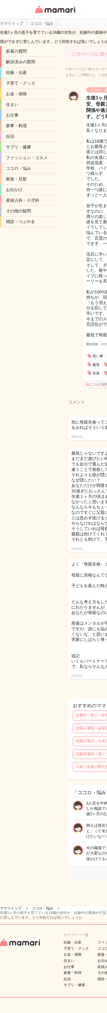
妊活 (10, 136)
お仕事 (12, 115)
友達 (96, 373)
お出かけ (14, 189)
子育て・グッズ (20, 83)
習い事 (97, 356)
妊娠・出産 (16, 72)
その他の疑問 (18, 211)
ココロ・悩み (18, 168)
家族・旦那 (16, 179)
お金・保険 (16, 93)
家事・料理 (16, 125)
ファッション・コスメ (27, 157)
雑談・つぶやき (20, 221)
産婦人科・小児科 (22, 200)
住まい (12, 104)
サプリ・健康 (18, 147)
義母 (96, 365)
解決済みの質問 (20, 61)
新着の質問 (16, 51)
